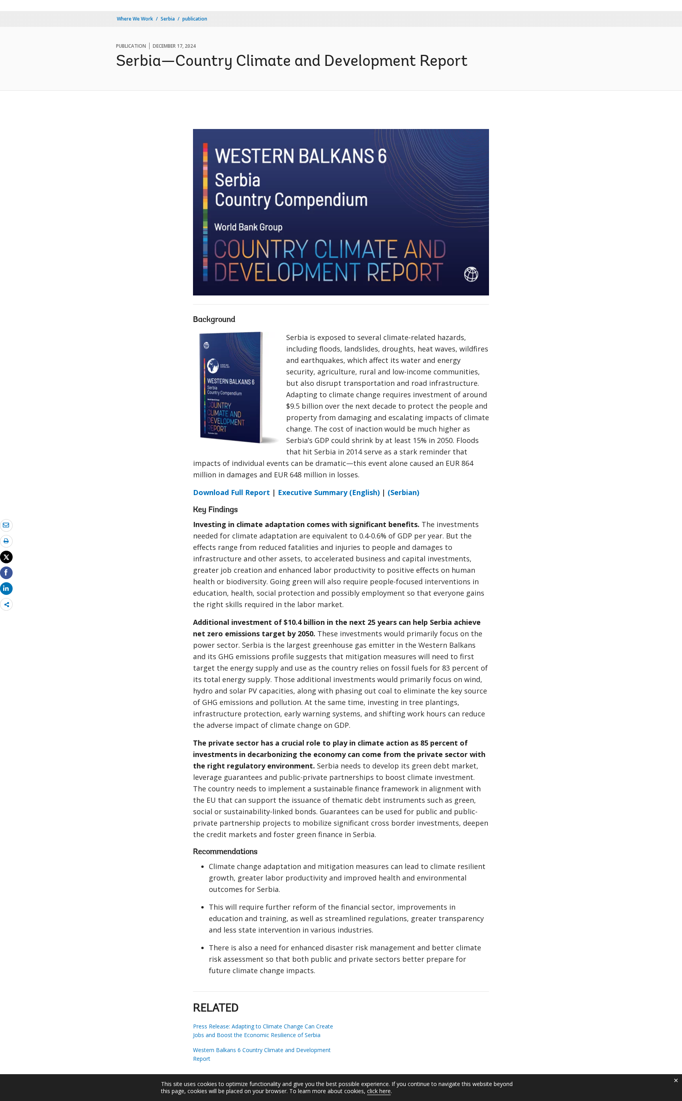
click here (379, 1091)
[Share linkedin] (6, 588)
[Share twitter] (6, 557)
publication (194, 18)
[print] (6, 540)
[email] (6, 525)
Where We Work (135, 18)
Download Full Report (231, 492)
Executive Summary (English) (329, 492)
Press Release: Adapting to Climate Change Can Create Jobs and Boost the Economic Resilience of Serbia (263, 1030)
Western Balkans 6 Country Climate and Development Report (262, 1054)
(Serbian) (403, 492)
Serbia (168, 18)
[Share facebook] (6, 572)
